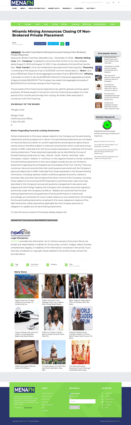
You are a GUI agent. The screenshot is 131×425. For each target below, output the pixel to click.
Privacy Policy (46, 396)
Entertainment (97, 24)
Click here (28, 408)
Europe (28, 24)
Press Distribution (36, 8)
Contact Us (45, 399)
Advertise (45, 402)
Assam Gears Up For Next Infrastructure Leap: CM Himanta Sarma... (24, 302)
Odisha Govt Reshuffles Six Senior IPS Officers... (25, 367)
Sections (90, 8)
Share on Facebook (40, 43)
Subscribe (74, 407)
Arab (37, 24)
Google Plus (109, 399)
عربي (108, 2)
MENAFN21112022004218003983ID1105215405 (34, 220)
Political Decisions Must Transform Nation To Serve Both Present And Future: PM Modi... (80, 335)
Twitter (107, 396)
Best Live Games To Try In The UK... (104, 141)
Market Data (53, 8)
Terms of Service (47, 393)
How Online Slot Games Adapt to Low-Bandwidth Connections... (106, 145)
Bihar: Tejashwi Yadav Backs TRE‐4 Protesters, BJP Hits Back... (79, 302)
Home (14, 8)
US (17, 24)
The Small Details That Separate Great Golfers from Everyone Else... (106, 157)
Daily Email (108, 402)
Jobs (43, 408)
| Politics (63, 24)
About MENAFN (47, 405)
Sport (111, 24)
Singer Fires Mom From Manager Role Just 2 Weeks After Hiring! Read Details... (52, 302)
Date (14, 43)
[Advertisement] (66, 15)
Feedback (45, 410)
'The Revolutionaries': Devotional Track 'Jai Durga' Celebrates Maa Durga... (79, 368)
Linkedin (108, 405)
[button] (113, 2)
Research (66, 8)
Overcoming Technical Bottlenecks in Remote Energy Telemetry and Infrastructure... (106, 151)
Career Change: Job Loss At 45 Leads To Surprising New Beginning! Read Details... (26, 334)
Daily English (75, 393)
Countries (78, 8)
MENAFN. (26, 421)
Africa (54, 24)
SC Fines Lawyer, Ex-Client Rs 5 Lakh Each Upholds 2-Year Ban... (54, 368)
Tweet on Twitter (53, 43)
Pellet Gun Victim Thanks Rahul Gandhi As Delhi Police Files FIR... (53, 334)
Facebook (108, 393)
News (22, 8)
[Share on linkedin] (67, 43)
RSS (106, 408)
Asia (46, 24)
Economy (75, 24)
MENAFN (16, 52)
